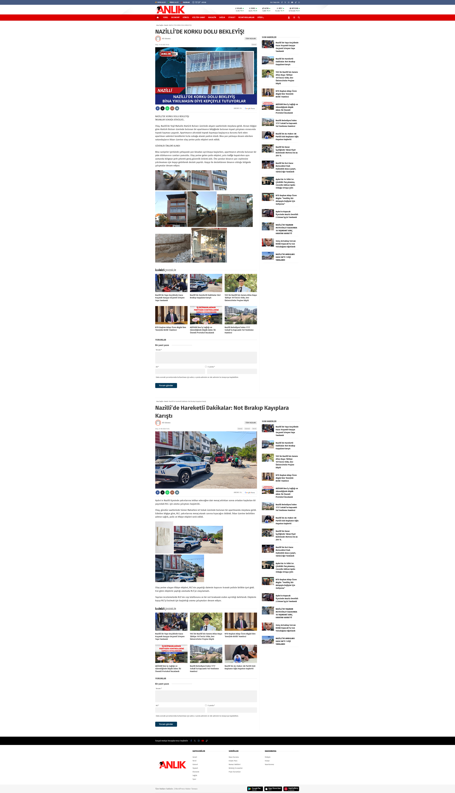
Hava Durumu (234, 757)
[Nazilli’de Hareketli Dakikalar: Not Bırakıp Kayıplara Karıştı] (206, 283)
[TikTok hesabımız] (295, 2)
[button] (158, 17)
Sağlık (222, 17)
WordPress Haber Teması (186, 789)
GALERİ (161, 2)
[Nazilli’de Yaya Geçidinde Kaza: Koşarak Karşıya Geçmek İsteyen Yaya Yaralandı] (171, 283)
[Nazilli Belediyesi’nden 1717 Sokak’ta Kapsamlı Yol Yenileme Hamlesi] (241, 315)
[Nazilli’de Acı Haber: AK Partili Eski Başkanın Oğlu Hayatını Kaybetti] (268, 139)
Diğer (260, 17)
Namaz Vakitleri (234, 764)
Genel (254, 44)
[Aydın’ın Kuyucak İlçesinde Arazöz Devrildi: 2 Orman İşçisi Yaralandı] (268, 217)
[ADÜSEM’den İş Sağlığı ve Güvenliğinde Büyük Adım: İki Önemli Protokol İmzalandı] (206, 315)
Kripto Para (233, 761)
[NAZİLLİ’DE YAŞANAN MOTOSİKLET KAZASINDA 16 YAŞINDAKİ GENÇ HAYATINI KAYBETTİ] (268, 230)
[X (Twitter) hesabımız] (285, 2)
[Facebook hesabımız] (281, 2)
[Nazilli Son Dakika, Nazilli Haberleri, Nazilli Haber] (170, 13)
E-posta (211, 367)
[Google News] (250, 108)
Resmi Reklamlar (246, 17)
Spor (194, 779)
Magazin (212, 17)
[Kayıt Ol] (289, 17)
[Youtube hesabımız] (292, 2)
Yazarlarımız (269, 764)
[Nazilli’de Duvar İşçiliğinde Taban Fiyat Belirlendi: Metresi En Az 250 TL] (268, 152)
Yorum (159, 350)
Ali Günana (166, 39)
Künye (267, 761)
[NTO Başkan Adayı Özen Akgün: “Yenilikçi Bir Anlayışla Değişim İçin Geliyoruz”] (268, 200)
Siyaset (231, 17)
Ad (157, 367)
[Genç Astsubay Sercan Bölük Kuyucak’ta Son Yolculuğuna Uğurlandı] (268, 246)
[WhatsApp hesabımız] (299, 2)
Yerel (165, 17)
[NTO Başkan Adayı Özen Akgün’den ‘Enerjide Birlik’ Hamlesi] (171, 315)
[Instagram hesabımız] (288, 2)
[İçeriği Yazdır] (177, 108)
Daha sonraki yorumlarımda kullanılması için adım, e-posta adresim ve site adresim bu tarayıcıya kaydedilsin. (197, 377)
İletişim (267, 757)
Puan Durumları (235, 772)
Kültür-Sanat (198, 17)
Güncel (186, 17)
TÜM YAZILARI (251, 39)
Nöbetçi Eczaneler (236, 768)
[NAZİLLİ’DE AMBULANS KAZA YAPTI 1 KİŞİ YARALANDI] (268, 259)
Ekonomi (175, 17)
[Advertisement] (143, 58)
